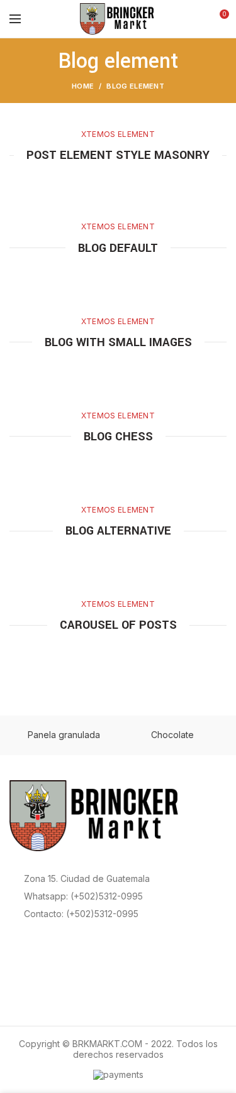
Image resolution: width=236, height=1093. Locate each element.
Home (83, 86)
